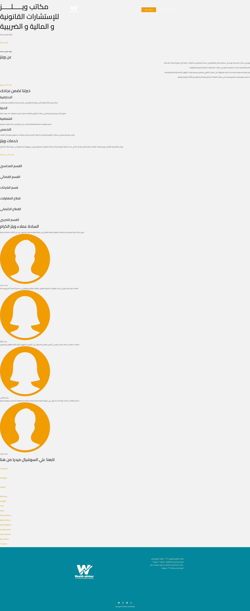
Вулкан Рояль (5, 520)
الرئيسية (179, 9)
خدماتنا (162, 9)
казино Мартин (5, 515)
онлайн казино (5, 529)
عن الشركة (170, 9)
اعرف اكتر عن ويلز (6, 84)
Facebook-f (4, 468)
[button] (148, 9)
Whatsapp (3, 496)
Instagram (3, 477)
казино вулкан (5, 534)
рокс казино (4, 539)
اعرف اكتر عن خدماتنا (7, 154)
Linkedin (2, 487)
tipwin (2, 510)
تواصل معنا (4, 42)
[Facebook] (119, 603)
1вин (2, 505)
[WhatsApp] (131, 603)
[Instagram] (123, 603)
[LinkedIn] (127, 603)
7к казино (3, 543)
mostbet (3, 501)
